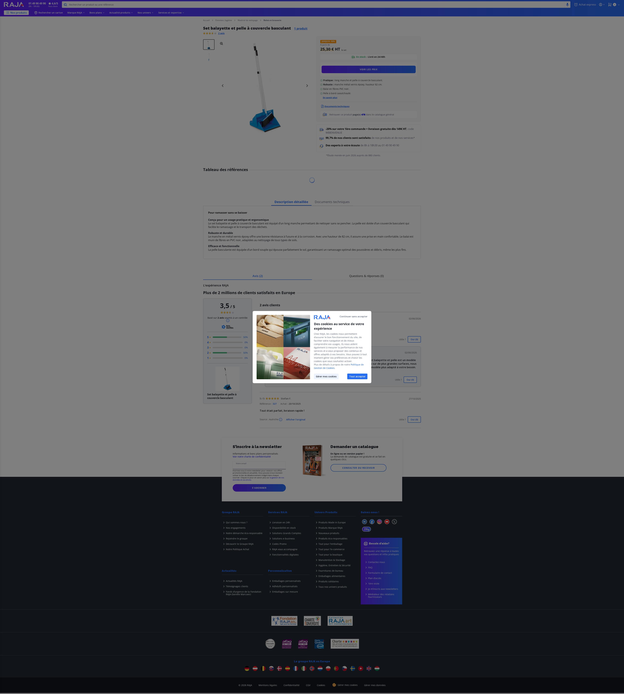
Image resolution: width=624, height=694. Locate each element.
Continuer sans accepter (353, 316)
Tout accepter (357, 376)
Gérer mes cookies (326, 376)
